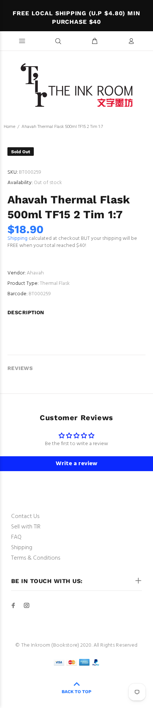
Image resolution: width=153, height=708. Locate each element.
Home (9, 127)
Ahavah (35, 273)
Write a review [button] (76, 464)
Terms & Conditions (35, 558)
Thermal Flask (55, 283)
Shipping (17, 238)
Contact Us (25, 516)
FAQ (16, 537)
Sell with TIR (25, 527)
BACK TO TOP (76, 691)
